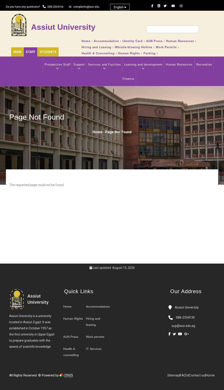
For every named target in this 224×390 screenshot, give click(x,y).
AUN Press (154, 41)
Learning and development (143, 64)
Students (48, 52)
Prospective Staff (57, 64)
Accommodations (98, 306)
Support (79, 64)
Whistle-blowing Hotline (133, 47)
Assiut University (186, 307)
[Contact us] (84, 377)
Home (86, 41)
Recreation (204, 64)
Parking (150, 53)
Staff (30, 52)
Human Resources (180, 41)
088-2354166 (55, 6)
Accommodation (106, 41)
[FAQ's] (89, 377)
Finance (128, 78)
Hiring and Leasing (96, 47)
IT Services (94, 349)
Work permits (95, 337)
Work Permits (166, 47)
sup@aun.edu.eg (183, 326)
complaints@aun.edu (86, 6)
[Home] (80, 377)
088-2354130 (185, 317)
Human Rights (129, 53)
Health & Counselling (98, 53)
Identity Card (132, 41)
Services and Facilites (104, 64)
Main (17, 52)
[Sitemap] (93, 377)
